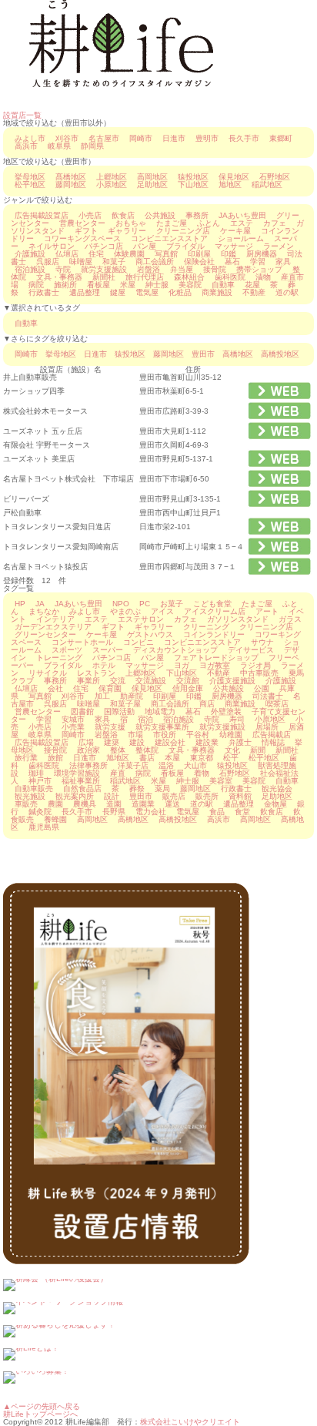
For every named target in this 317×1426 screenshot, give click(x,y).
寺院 (63, 269)
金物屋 (275, 804)
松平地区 (30, 184)
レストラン (96, 673)
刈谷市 (66, 138)
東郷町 (280, 138)
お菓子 (171, 603)
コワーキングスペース (82, 238)
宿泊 (145, 719)
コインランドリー (214, 634)
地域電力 (160, 711)
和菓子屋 (125, 704)
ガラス (290, 619)
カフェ (274, 223)
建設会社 (170, 742)
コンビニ (138, 642)
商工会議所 (154, 261)
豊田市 (203, 354)
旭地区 (230, 184)
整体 (117, 750)
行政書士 (43, 292)
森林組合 (189, 277)
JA (40, 603)
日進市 (173, 138)
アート (267, 611)
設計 (111, 796)
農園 (55, 804)
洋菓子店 (133, 765)
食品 (217, 811)
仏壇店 (66, 254)
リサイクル (47, 673)
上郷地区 (111, 177)
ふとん (208, 223)
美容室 (220, 781)
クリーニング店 (183, 230)
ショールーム (241, 238)
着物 (201, 773)
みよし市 (30, 138)
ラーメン (278, 246)
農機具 (84, 804)
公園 (261, 688)
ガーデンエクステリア (53, 626)
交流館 (187, 680)
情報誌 (273, 742)
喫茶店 (277, 704)
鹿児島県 (43, 827)
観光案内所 (74, 796)
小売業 (73, 727)
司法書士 (267, 696)
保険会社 (199, 261)
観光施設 (30, 796)
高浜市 (26, 146)
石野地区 (274, 177)
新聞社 (103, 277)
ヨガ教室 (214, 665)
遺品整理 (84, 292)
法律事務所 (88, 765)
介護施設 (30, 254)
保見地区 (234, 177)
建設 (137, 742)
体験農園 (129, 254)
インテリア (55, 619)
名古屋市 (103, 138)
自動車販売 (34, 788)
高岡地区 (152, 177)
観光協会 (277, 788)
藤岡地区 (70, 184)
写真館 (166, 254)
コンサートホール (82, 642)
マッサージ (234, 246)
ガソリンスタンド (238, 619)
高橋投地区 (280, 354)
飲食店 (123, 215)
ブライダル (185, 246)
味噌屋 (80, 261)
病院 (36, 284)
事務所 (197, 215)
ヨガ (181, 665)
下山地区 (193, 184)
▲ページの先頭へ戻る (41, 1406)
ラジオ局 (255, 665)
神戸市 (40, 781)
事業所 (88, 680)
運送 (172, 804)
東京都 (201, 757)
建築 (111, 742)
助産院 (131, 696)
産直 (117, 773)
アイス (162, 611)
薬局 (162, 788)
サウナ (262, 642)
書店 (147, 757)
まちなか (43, 611)
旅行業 (26, 757)
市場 (135, 734)
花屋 (252, 284)
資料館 (240, 796)
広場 (86, 742)
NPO (120, 603)
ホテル (103, 665)
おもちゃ (130, 223)
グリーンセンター (45, 634)
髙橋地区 (70, 177)
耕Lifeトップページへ (40, 1414)
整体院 (146, 750)
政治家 (88, 750)
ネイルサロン (51, 246)
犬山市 (195, 765)
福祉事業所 (81, 781)
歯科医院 (230, 277)
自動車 (223, 284)
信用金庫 (187, 688)
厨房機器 (261, 254)
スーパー (107, 650)
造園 (114, 804)
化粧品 (180, 292)
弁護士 (240, 742)
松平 (231, 757)
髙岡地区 (255, 819)
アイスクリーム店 (214, 611)
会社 (55, 688)
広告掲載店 (271, 734)
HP (20, 603)
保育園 (110, 688)
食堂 (242, 811)
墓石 (232, 261)
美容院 (190, 284)
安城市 (73, 719)
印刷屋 (199, 254)
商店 (207, 704)
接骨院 (214, 269)
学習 (257, 261)
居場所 (267, 727)
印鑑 (228, 254)
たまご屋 (171, 223)
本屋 (172, 757)
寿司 (237, 719)
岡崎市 (140, 138)
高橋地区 (237, 354)
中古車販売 (259, 673)
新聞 (257, 750)
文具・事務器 (59, 277)
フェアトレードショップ (216, 657)
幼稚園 (230, 734)
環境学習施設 (77, 773)
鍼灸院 (40, 811)
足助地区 (152, 184)
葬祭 (137, 788)
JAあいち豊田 (242, 215)
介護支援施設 (232, 680)
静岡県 (92, 146)
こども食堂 (212, 603)
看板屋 (98, 284)
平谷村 (197, 734)
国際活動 (119, 711)
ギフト (86, 230)
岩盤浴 (148, 269)
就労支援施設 (104, 269)
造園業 (143, 804)
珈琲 (36, 773)
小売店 (90, 215)
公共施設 (160, 215)
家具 (283, 261)
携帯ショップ (259, 269)
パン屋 (144, 246)
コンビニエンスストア (169, 238)
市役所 (164, 734)
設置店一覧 (22, 115)
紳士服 (157, 284)
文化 (232, 750)
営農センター (82, 223)
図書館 (82, 711)
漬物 (263, 277)
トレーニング (59, 657)
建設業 (207, 742)
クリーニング (206, 626)
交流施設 (150, 680)
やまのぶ (125, 611)
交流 (117, 680)
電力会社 (150, 811)
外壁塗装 (226, 711)
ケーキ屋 (235, 230)
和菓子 (113, 261)
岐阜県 (59, 146)
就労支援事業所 (162, 727)
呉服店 (47, 261)
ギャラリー (127, 230)
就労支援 (110, 727)
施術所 (65, 284)
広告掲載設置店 (41, 215)
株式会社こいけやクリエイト (190, 1422)
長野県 (113, 811)
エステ (241, 223)
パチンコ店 (104, 246)
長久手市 (244, 138)
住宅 (96, 254)
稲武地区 (267, 184)
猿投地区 (193, 177)
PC (144, 603)
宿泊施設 (30, 269)
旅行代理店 (144, 277)
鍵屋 (117, 292)
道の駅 (287, 292)
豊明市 (207, 138)
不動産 (253, 292)
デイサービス (251, 650)
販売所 (207, 796)
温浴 (166, 765)
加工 (102, 696)
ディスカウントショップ (175, 650)
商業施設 (217, 292)
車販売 (26, 804)
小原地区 (111, 184)
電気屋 (146, 292)
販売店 (173, 796)
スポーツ (67, 650)
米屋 (127, 284)
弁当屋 (181, 269)
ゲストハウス (150, 634)
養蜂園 (55, 819)
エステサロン (141, 619)
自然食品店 (82, 788)
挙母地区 (30, 177)
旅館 (55, 757)
